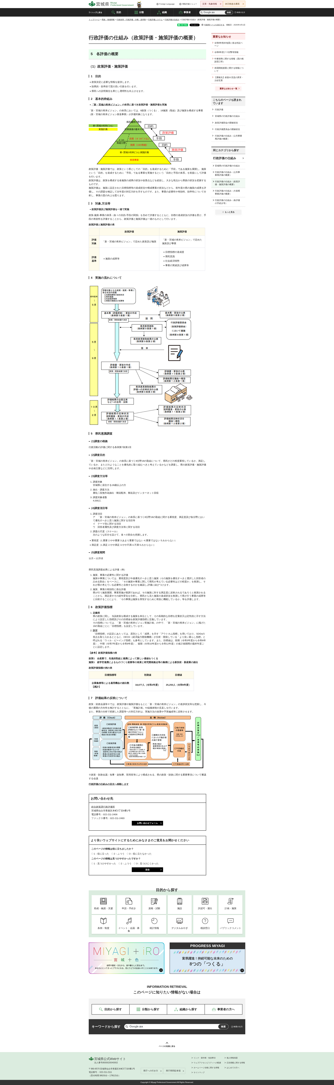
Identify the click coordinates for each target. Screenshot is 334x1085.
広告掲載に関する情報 (236, 1063)
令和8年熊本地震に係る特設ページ (228, 44)
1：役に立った (101, 853)
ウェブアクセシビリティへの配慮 (207, 1063)
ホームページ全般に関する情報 (206, 1068)
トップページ (94, 20)
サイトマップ (199, 1072)
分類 (141, 12)
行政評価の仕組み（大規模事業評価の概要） (227, 192)
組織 (164, 12)
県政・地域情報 (108, 20)
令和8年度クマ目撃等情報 (226, 52)
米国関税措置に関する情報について (229, 69)
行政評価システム (155, 20)
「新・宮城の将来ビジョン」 (107, 104)
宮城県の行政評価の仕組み (227, 116)
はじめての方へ (233, 1068)
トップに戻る (96, 12)
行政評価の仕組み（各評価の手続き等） (227, 201)
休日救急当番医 (232, 4)
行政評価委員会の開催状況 (227, 129)
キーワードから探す (106, 1026)
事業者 (187, 12)
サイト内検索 (201, 12)
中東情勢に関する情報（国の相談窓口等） (229, 60)
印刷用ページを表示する (214, 25)
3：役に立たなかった (140, 853)
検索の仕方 (241, 12)
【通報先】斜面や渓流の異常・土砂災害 (229, 78)
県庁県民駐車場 (173, 1071)
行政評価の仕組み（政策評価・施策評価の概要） (227, 183)
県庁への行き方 (150, 1071)
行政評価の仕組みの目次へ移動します (109, 784)
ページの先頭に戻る (167, 1046)
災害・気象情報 (209, 4)
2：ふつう (119, 853)
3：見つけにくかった (147, 863)
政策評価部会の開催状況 (226, 123)
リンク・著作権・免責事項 (205, 1058)
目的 (118, 12)
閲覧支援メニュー (189, 4)
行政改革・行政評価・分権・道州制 (131, 20)
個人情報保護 (232, 1058)
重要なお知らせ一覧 (228, 88)
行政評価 (219, 109)
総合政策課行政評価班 (103, 807)
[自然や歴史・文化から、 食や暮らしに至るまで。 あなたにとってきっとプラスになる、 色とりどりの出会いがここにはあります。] (126, 966)
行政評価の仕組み (172, 20)
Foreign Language (167, 4)
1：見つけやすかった (105, 863)
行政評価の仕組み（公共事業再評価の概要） (228, 137)
